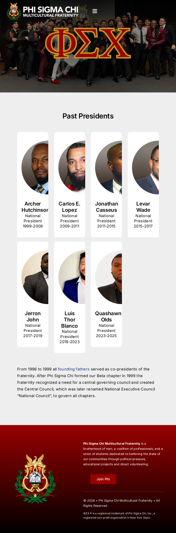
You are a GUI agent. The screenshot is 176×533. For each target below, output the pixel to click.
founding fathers (74, 369)
